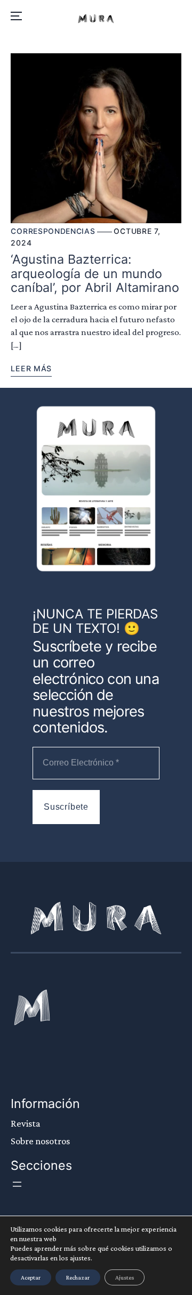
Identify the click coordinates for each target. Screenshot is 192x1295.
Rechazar (78, 1277)
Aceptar (31, 1277)
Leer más (31, 368)
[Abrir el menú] (17, 1184)
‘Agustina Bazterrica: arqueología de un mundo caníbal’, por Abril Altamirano (95, 274)
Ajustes (124, 1277)
